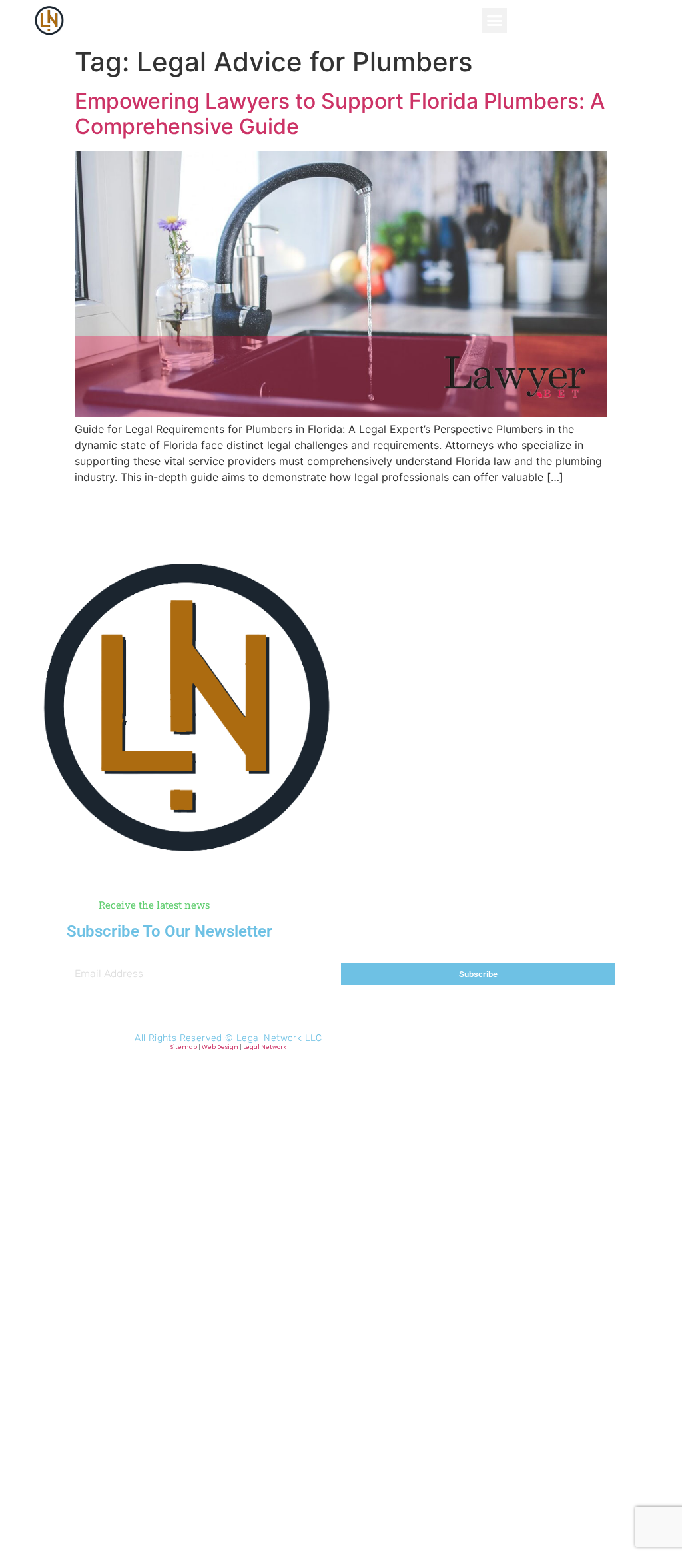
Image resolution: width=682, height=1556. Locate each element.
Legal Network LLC (279, 1038)
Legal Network (264, 1047)
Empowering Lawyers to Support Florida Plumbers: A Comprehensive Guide (340, 113)
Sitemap (183, 1047)
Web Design (220, 1047)
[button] (495, 20)
